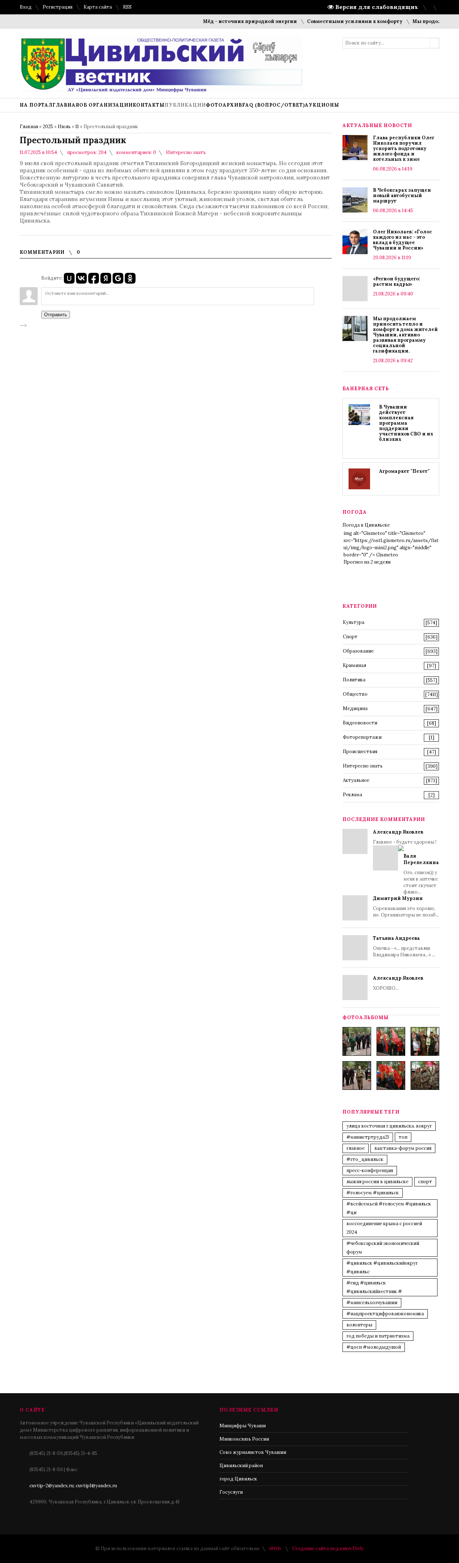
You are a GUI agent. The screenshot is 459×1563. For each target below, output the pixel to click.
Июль (64, 126)
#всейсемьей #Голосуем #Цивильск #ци (388, 1208)
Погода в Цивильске (366, 525)
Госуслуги (231, 1492)
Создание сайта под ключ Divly (328, 1548)
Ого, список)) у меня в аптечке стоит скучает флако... (421, 874)
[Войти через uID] (69, 278)
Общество (355, 694)
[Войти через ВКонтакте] (81, 278)
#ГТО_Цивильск (364, 1159)
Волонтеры (359, 1325)
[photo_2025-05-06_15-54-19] (356, 1041)
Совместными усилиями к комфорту (338, 21)
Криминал (354, 665)
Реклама (352, 795)
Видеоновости (360, 723)
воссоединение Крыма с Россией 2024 (384, 1228)
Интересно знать (186, 152)
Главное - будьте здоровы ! (406, 862)
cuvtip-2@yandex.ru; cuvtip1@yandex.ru (73, 1486)
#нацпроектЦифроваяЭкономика (385, 1314)
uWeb (275, 1548)
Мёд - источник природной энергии (233, 21)
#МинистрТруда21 (367, 1137)
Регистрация (57, 7)
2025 (48, 126)
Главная (29, 126)
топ (403, 1137)
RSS (127, 7)
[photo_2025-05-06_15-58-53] (356, 1075)
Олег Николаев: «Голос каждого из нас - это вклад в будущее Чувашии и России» (402, 240)
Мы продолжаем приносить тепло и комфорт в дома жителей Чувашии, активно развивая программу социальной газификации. (405, 335)
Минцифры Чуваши (242, 1426)
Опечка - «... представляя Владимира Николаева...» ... (404, 946)
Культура (353, 622)
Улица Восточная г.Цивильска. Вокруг (389, 1126)
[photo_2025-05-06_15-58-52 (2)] (425, 1041)
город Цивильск (238, 1479)
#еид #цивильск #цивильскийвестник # (374, 1287)
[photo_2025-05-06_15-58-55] (425, 1075)
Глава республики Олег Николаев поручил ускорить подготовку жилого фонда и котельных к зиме (403, 148)
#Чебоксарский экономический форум (382, 1247)
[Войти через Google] (118, 278)
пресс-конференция (369, 1170)
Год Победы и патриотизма (378, 1336)
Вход (26, 7)
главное (355, 1148)
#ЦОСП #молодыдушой (373, 1347)
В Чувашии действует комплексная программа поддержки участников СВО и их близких (406, 423)
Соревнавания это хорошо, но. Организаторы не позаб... (406, 906)
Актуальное (356, 780)
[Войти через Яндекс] (105, 278)
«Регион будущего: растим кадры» (396, 281)
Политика (354, 680)
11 (77, 126)
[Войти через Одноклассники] (130, 278)
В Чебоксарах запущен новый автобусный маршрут (402, 195)
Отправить (55, 314)
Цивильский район (241, 1465)
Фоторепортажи (362, 737)
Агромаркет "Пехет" (404, 471)
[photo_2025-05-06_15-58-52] (391, 1041)
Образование (358, 651)
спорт (425, 1182)
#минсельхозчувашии (371, 1303)
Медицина (355, 708)
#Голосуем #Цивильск (372, 1193)
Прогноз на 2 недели (367, 562)
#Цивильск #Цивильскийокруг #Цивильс (382, 1267)
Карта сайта (98, 7)
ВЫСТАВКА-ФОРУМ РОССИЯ (402, 1148)
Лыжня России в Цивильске (377, 1182)
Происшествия (360, 751)
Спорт (350, 637)
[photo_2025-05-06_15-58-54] (391, 1075)
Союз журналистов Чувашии (252, 1452)
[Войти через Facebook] (93, 278)
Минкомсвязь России (244, 1439)
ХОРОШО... (398, 983)
